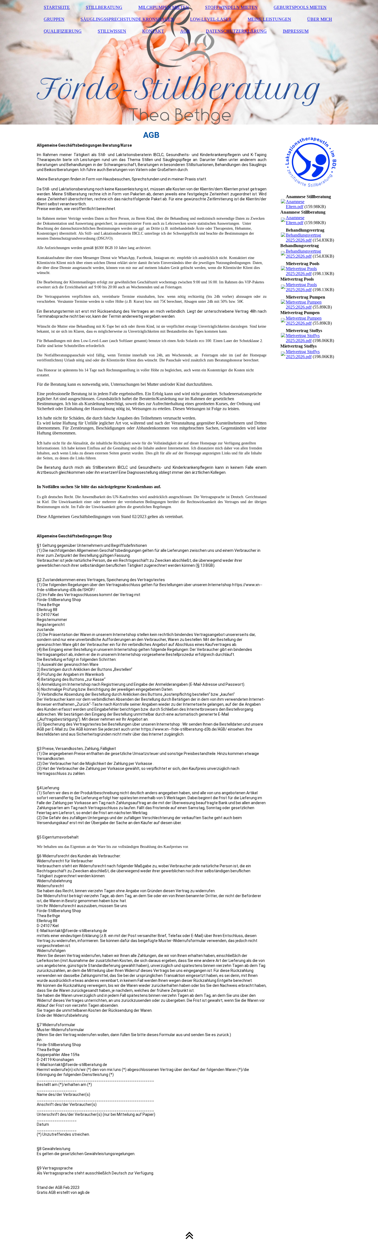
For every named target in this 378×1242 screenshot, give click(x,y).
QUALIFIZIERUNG (63, 31)
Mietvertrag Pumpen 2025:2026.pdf (304, 304)
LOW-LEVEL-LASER (211, 19)
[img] (189, 62)
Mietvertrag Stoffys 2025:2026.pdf (303, 338)
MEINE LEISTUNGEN (269, 19)
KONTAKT (153, 31)
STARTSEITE (57, 7)
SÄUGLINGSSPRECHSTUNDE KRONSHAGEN (127, 19)
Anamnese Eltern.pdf (295, 204)
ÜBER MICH (319, 19)
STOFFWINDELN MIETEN (231, 7)
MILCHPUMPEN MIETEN (163, 7)
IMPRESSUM (296, 31)
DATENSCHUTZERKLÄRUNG (236, 31)
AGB (185, 31)
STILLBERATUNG (104, 7)
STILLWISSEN (112, 31)
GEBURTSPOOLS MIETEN (300, 7)
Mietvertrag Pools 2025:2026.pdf (301, 271)
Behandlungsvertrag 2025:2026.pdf (303, 237)
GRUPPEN (54, 19)
